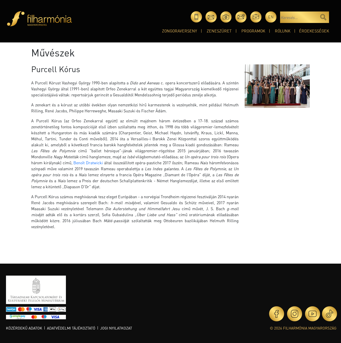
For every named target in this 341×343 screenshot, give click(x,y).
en (271, 16)
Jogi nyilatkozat (116, 328)
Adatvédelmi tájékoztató (71, 328)
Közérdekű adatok (24, 328)
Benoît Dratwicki (88, 162)
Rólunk (282, 30)
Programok (253, 30)
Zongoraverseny (179, 30)
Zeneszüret (219, 30)
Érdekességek (314, 30)
